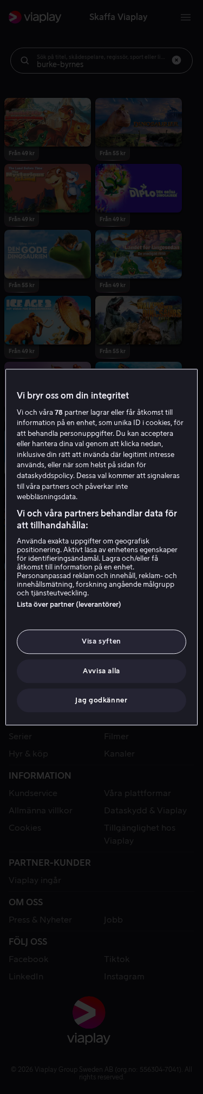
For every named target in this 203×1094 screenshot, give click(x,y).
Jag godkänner (101, 700)
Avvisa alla (101, 670)
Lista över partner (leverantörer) (69, 604)
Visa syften (101, 641)
